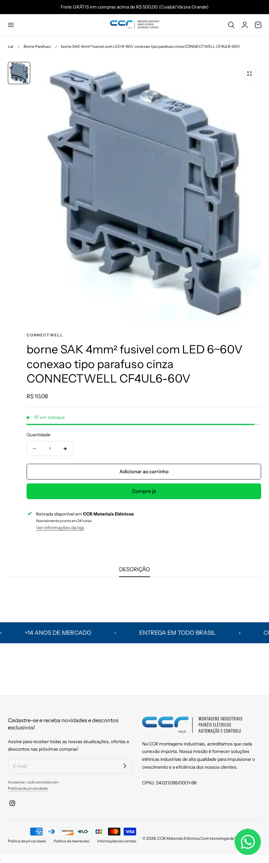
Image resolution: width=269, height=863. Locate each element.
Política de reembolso (71, 841)
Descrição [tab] (134, 569)
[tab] (19, 73)
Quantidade (39, 434)
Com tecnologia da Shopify (224, 838)
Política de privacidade (27, 841)
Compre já (144, 491)
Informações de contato (116, 841)
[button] (10, 24)
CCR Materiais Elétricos (178, 838)
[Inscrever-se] (125, 766)
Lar (10, 46)
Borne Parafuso (37, 46)
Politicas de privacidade (28, 788)
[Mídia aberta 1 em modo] (249, 73)
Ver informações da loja (60, 527)
